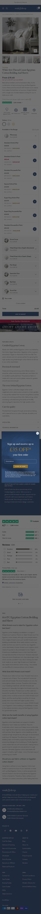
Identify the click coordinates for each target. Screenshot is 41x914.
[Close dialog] (37, 433)
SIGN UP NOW (20, 466)
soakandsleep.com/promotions (15, 476)
